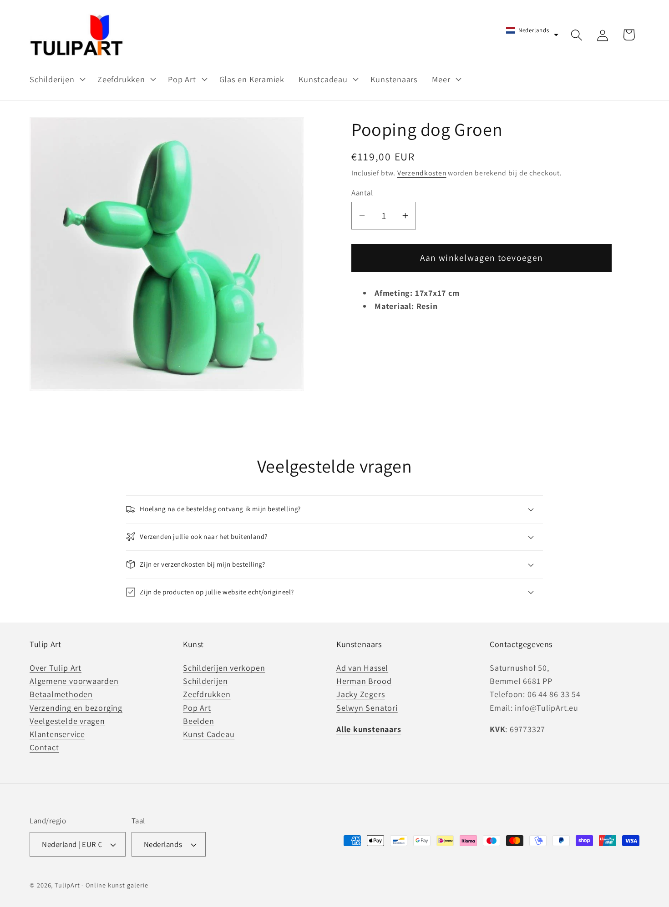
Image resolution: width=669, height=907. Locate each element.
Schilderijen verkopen (224, 668)
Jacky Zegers (360, 694)
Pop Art (197, 708)
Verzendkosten (421, 172)
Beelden (198, 721)
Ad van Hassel (362, 668)
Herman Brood (363, 681)
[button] (56, 79)
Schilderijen (205, 681)
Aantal (362, 193)
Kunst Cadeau (208, 734)
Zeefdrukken (207, 694)
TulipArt (67, 885)
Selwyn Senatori (367, 708)
